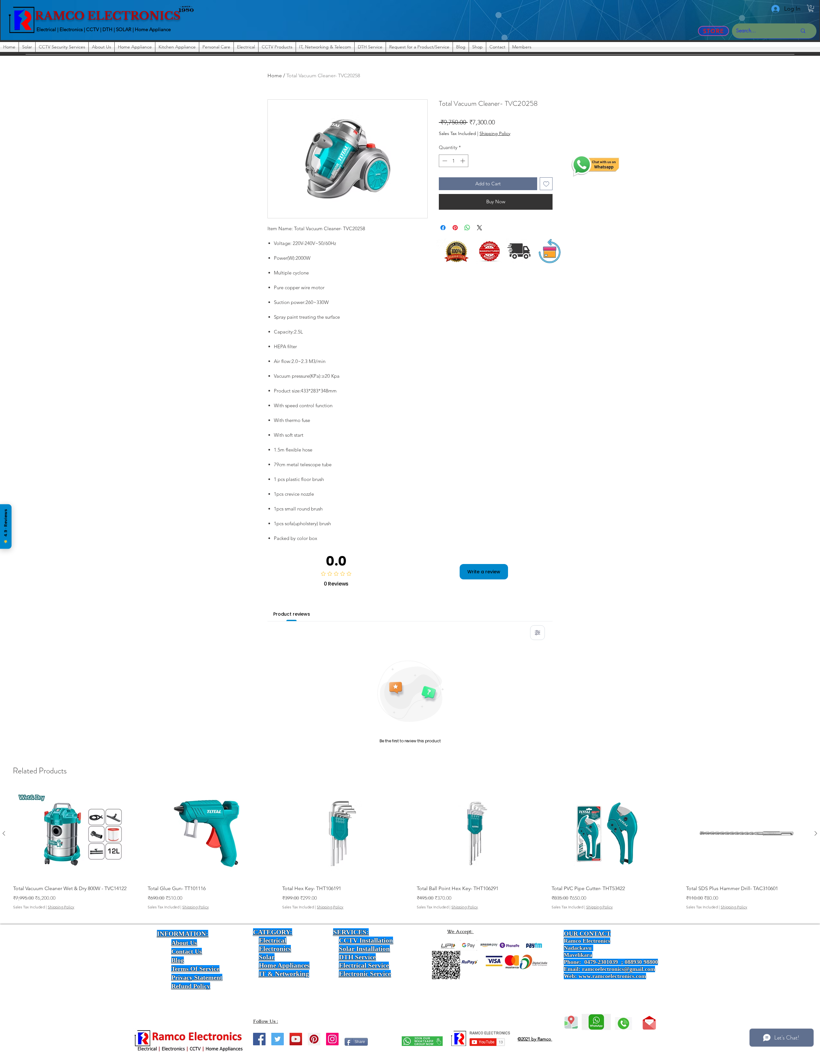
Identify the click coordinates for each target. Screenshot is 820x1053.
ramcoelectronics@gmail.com (618, 969)
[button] (811, 8)
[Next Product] (816, 833)
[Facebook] (259, 1039)
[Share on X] (479, 228)
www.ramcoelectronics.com (612, 976)
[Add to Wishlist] (546, 183)
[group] (410, 853)
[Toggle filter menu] (537, 632)
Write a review (483, 572)
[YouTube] (296, 1039)
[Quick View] (73, 833)
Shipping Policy (495, 133)
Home (274, 75)
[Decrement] (444, 161)
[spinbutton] (453, 161)
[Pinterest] (314, 1039)
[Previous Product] (4, 833)
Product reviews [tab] (291, 614)
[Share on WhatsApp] (467, 228)
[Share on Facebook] (443, 228)
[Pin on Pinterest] (455, 228)
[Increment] (463, 161)
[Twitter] (277, 1039)
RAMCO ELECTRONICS (108, 15)
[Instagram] (332, 1039)
